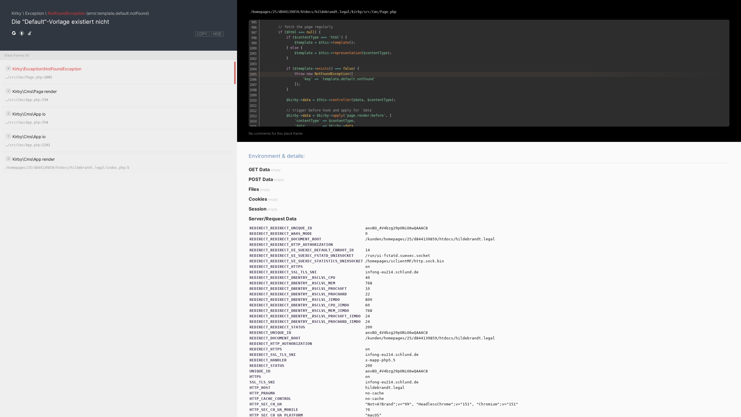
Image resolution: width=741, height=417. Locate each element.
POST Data (261, 179)
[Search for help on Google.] (14, 33)
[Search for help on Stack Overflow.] (29, 33)
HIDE (217, 34)
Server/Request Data (272, 219)
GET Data (259, 169)
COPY (202, 34)
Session (258, 209)
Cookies (258, 199)
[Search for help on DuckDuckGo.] (21, 33)
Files (254, 189)
